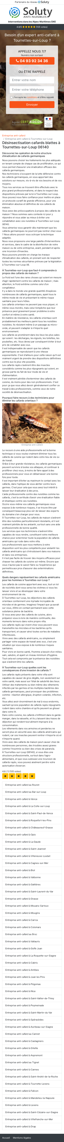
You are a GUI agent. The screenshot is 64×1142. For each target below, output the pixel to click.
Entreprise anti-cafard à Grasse (21, 898)
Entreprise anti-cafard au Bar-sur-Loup (25, 791)
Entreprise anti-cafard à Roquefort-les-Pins (28, 820)
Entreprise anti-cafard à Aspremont (23, 1055)
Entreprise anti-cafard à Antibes (22, 969)
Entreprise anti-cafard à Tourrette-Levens (27, 1083)
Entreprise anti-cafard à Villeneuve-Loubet (27, 856)
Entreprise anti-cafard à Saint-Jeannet (25, 848)
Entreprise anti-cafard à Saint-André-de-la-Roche (31, 1076)
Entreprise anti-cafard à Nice (20, 991)
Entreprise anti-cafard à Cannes (22, 1069)
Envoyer (32, 104)
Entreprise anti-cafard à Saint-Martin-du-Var (28, 1012)
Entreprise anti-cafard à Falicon (21, 1090)
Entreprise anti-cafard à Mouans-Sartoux (27, 905)
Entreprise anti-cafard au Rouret (22, 784)
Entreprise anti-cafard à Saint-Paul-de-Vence (29, 813)
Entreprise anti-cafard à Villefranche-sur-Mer (29, 1119)
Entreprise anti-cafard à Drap (20, 1126)
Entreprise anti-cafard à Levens (21, 1105)
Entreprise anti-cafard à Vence (21, 799)
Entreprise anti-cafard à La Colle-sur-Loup (27, 806)
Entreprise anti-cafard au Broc (21, 934)
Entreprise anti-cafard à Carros (21, 920)
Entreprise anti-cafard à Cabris (21, 962)
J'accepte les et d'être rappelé (33, 97)
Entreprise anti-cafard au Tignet (22, 1062)
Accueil (6, 1137)
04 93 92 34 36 (33, 61)
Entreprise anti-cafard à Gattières (22, 884)
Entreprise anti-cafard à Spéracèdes (24, 1019)
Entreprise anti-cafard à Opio (20, 834)
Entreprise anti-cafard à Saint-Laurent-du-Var (29, 891)
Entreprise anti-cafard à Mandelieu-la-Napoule (29, 1098)
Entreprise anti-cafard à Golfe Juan (23, 948)
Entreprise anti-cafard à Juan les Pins (25, 977)
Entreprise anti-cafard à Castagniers (24, 1041)
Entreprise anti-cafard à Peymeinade (24, 1005)
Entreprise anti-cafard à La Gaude (23, 841)
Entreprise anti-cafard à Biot (20, 870)
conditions (32, 97)
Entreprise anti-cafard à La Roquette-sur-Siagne (30, 955)
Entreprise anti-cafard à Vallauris (22, 941)
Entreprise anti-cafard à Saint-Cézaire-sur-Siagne (31, 1112)
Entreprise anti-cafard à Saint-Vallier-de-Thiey (29, 998)
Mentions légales (22, 1137)
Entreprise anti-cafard (13, 135)
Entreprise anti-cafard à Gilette (21, 1048)
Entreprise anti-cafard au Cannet (22, 1033)
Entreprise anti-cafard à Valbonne (23, 877)
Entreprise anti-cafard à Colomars (23, 927)
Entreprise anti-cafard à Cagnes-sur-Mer (26, 863)
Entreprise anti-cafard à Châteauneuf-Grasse (29, 827)
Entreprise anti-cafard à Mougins (22, 913)
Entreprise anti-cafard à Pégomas (23, 984)
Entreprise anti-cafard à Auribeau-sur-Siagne (29, 1026)
